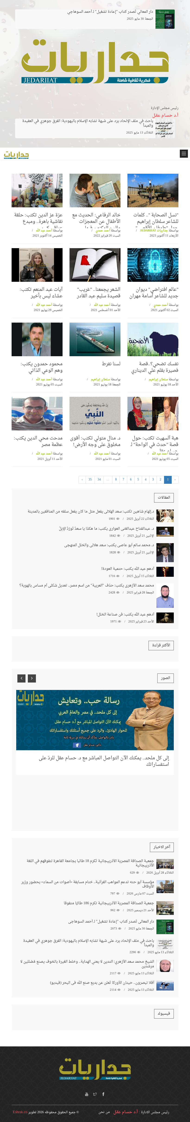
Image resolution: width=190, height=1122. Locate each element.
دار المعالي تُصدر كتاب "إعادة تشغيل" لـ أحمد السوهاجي (111, 921)
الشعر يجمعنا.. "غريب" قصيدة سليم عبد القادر (98, 293)
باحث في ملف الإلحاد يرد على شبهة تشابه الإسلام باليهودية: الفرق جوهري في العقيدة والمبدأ (87, 123)
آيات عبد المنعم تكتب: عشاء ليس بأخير (41, 293)
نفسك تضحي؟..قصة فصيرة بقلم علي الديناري (154, 367)
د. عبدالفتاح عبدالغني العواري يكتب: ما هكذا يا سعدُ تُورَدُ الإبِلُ (106, 528)
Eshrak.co (20, 1112)
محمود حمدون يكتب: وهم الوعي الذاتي (42, 367)
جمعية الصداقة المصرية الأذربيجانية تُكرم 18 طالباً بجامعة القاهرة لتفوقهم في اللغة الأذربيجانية (90, 863)
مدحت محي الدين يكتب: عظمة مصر (38, 441)
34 (99, 480)
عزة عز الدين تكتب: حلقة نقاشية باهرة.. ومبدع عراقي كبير (38, 222)
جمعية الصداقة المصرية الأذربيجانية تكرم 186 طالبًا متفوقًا (109, 903)
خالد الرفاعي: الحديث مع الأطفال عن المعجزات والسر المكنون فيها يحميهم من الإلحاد (96, 225)
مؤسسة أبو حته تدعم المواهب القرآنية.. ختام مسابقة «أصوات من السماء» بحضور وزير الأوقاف (87, 884)
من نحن (104, 1112)
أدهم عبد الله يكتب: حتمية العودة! (127, 568)
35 (90, 480)
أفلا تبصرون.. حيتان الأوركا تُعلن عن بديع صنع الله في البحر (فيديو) (102, 982)
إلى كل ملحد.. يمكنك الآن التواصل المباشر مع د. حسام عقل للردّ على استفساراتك (104, 761)
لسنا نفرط (111, 364)
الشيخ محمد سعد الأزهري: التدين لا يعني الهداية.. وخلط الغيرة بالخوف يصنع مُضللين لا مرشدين (87, 964)
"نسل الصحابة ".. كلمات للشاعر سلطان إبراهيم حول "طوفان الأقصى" (155, 222)
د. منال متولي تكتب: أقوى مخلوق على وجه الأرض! (95, 441)
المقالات (164, 497)
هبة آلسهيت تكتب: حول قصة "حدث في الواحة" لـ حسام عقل (154, 445)
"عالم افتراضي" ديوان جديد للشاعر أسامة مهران (153, 293)
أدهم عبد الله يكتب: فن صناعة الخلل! (125, 614)
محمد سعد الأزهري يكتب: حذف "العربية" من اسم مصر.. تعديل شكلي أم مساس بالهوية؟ (86, 585)
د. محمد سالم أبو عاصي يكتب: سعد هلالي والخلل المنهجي (109, 545)
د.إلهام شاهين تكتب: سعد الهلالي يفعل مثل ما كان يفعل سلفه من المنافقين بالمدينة (91, 511)
